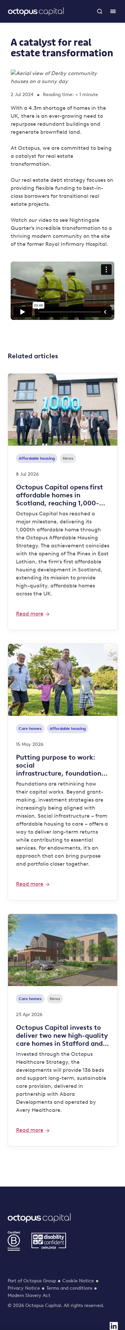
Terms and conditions (69, 1288)
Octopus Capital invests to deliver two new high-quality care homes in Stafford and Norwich (62, 1035)
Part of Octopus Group (32, 1281)
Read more (29, 613)
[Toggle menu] (113, 11)
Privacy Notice (24, 1288)
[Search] (100, 11)
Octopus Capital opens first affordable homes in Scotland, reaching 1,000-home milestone (59, 495)
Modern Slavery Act (29, 1295)
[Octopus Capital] (36, 11)
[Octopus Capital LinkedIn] (114, 1326)
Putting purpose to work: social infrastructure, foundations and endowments (61, 765)
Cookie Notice (78, 1281)
